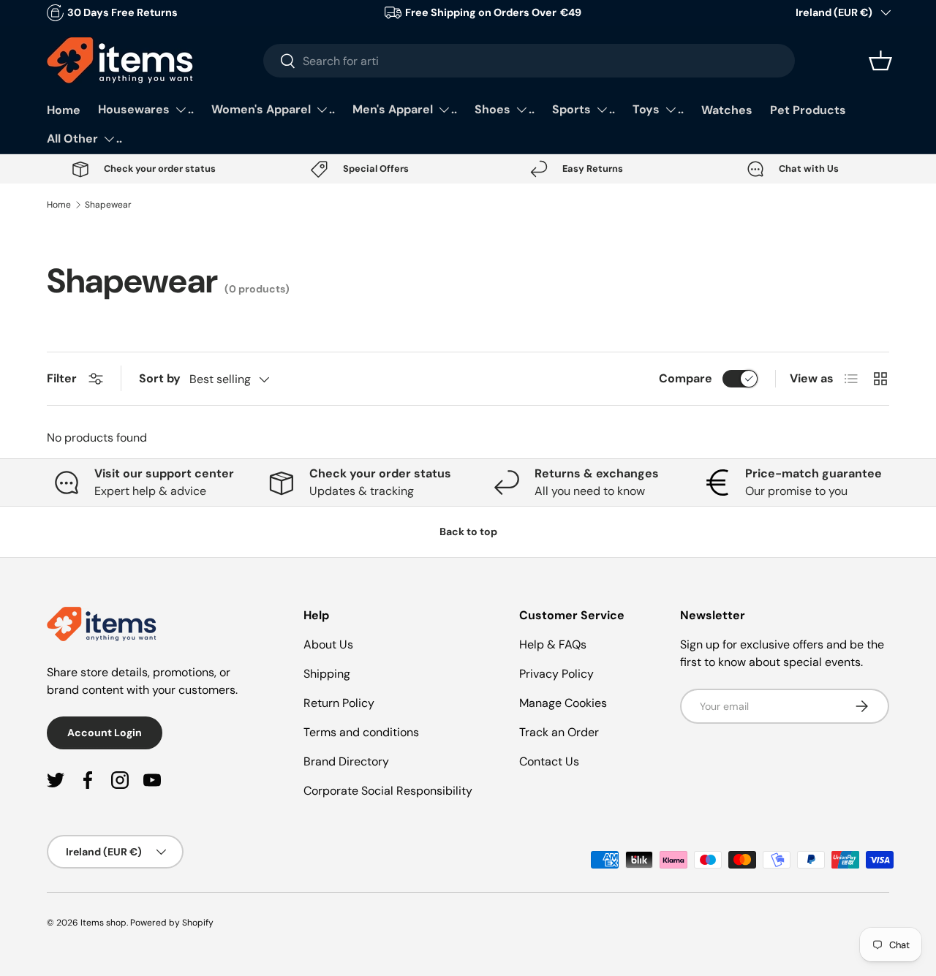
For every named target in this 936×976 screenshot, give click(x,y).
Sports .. (583, 109)
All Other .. (84, 138)
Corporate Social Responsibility (387, 790)
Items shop (103, 922)
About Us (328, 644)
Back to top (468, 531)
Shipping (326, 673)
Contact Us (549, 761)
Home (63, 110)
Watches (726, 110)
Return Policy (338, 703)
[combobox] (529, 60)
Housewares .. (146, 109)
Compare (685, 378)
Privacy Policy (556, 673)
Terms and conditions (361, 732)
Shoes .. (505, 109)
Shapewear (108, 204)
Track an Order (559, 732)
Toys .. (658, 109)
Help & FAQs (552, 644)
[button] (880, 61)
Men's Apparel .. (404, 109)
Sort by (160, 378)
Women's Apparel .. (273, 109)
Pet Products (808, 110)
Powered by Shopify (172, 922)
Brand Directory (346, 761)
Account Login (104, 732)
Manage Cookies (563, 703)
